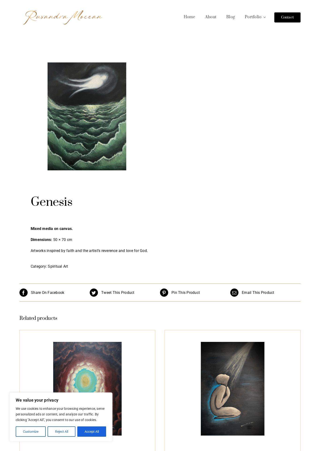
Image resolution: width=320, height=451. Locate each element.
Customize (30, 431)
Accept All (92, 431)
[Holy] (87, 388)
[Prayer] (232, 388)
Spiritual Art (58, 266)
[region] (60, 417)
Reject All (61, 431)
